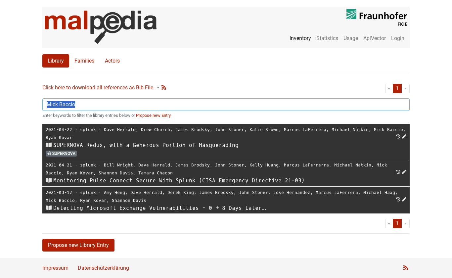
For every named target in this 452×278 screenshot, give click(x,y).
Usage (350, 38)
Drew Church (155, 129)
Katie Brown (264, 129)
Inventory (300, 38)
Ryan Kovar (59, 137)
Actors (112, 61)
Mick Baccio (388, 129)
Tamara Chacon (155, 173)
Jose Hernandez (291, 192)
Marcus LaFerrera (305, 129)
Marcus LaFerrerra (306, 165)
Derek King (180, 192)
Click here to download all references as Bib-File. (98, 87)
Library (56, 61)
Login (397, 38)
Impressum (55, 268)
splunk (88, 129)
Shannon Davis (116, 173)
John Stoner (229, 129)
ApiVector (374, 38)
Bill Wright (118, 165)
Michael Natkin (350, 129)
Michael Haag (379, 192)
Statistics (327, 38)
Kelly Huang (264, 165)
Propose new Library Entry (78, 245)
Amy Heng (114, 192)
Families (84, 61)
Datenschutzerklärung (103, 268)
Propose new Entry (153, 115)
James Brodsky (192, 129)
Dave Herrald (120, 129)
